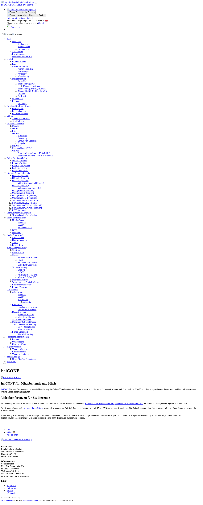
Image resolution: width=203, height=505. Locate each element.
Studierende (23, 44)
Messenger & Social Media (24, 322)
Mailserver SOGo (20, 66)
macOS (21, 225)
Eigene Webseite (14, 347)
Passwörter (17, 304)
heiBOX (16, 133)
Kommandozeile (25, 227)
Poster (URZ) (18, 108)
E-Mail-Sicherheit (20, 332)
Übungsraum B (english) (23, 193)
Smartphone (23, 299)
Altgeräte (27, 302)
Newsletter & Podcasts (22, 56)
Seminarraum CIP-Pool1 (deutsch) (27, 205)
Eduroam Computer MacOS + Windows (35, 156)
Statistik (15, 255)
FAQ (14, 64)
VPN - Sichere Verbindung (24, 324)
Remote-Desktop (19, 163)
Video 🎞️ (11, 432)
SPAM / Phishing (25, 334)
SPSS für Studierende (27, 265)
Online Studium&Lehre (17, 158)
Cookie (41, 23)
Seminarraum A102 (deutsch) (25, 200)
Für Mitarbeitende (20, 113)
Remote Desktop (19, 287)
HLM (20, 260)
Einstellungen (24, 71)
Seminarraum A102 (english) (24, 203)
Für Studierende (19, 111)
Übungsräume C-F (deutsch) (24, 195)
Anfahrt (10, 490)
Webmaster (11, 493)
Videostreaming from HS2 (29, 188)
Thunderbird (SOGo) (27, 84)
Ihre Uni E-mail (19, 61)
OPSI (14, 230)
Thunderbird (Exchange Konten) (32, 89)
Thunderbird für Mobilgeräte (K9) (32, 91)
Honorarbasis (23, 49)
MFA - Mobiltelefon (26, 327)
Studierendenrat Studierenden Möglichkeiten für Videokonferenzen (114, 403)
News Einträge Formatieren (24, 359)
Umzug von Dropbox (27, 141)
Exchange (16, 101)
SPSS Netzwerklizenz (27, 262)
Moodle (15, 126)
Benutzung (22, 138)
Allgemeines (17, 292)
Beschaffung (17, 245)
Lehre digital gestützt (21, 165)
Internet (15, 339)
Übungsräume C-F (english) (24, 198)
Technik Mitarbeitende (16, 218)
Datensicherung (19, 312)
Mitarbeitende (24, 46)
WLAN (15, 151)
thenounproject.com (30, 500)
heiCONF (16, 146)
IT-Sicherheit (12, 289)
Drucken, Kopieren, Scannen (19, 106)
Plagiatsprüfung (19, 344)
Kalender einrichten (31, 86)
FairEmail (22, 96)
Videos (10, 116)
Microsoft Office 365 (27, 277)
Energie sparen (18, 54)
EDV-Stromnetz (19, 210)
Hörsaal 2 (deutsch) (20, 180)
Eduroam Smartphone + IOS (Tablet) (34, 153)
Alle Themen (12, 435)
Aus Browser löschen (27, 309)
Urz (8, 430)
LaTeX (21, 272)
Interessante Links (20, 170)
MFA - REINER (25, 329)
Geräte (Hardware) (15, 235)
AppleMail (22, 81)
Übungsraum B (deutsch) (23, 190)
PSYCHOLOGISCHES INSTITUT (17, 5)
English (41, 15)
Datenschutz (12, 488)
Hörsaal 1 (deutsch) (20, 175)
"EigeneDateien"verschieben (24, 215)
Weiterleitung (23, 76)
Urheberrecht (18, 342)
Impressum (11, 485)
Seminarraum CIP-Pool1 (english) (27, 208)
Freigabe (21, 143)
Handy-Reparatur (19, 240)
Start (9, 39)
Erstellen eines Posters (21, 285)
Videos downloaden (21, 118)
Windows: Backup (26, 314)
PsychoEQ (11, 361)
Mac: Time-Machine (26, 317)
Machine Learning (20, 280)
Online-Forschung (20, 160)
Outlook (21, 93)
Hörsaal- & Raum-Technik (18, 173)
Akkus (15, 242)
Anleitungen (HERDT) (28, 275)
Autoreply (22, 74)
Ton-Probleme (18, 121)
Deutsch (31, 12)
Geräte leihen (18, 237)
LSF (14, 131)
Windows (22, 222)
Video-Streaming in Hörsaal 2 (31, 183)
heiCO (15, 128)
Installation (22, 136)
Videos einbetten (19, 349)
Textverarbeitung (19, 267)
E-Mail (10, 59)
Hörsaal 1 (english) (20, 178)
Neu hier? (16, 41)
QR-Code (16, 377)
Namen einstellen (25, 69)
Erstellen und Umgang (27, 307)
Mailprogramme (19, 79)
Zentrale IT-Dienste (15, 123)
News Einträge (13, 356)
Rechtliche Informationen (18, 337)
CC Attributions (7, 500)
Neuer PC (16, 232)
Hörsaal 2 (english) (20, 185)
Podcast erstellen (19, 168)
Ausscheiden (17, 51)
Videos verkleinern (20, 354)
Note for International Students (20, 18)
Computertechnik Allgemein (19, 213)
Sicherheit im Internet (21, 319)
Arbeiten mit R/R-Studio (28, 257)
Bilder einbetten (19, 351)
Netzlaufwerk (18, 220)
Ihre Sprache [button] (30, 9)
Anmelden (15, 27)
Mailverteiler (17, 98)
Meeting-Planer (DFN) (22, 148)
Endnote (21, 270)
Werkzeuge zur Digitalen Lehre (25, 282)
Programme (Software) (17, 247)
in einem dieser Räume (34, 408)
